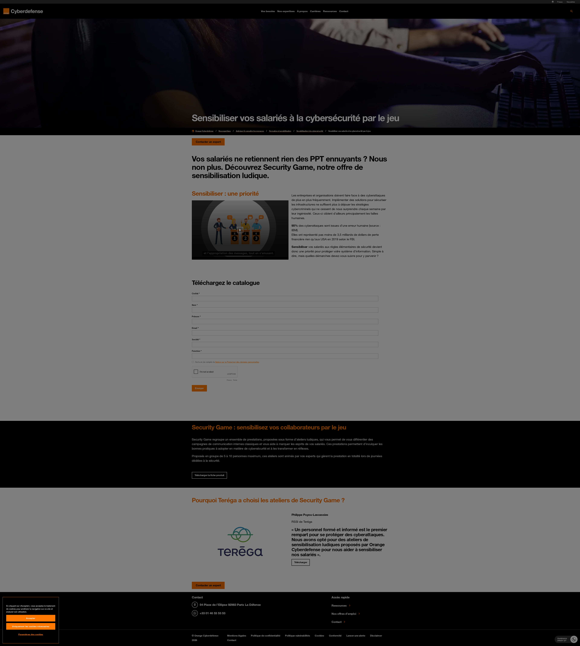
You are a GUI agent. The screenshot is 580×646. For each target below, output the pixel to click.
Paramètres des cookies (30, 634)
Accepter (30, 618)
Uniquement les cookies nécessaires (30, 626)
